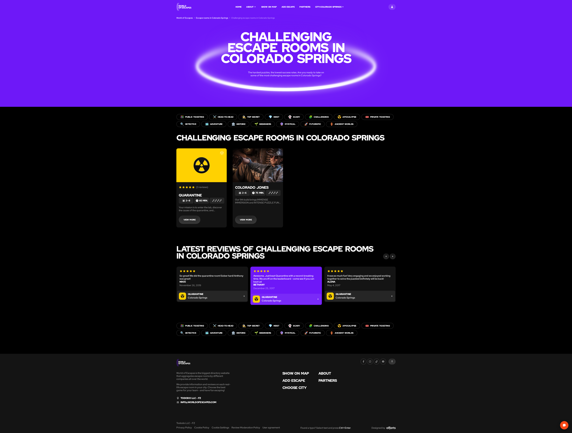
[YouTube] (383, 361)
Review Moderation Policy (245, 427)
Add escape (288, 7)
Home (239, 7)
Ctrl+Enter (344, 427)
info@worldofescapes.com (198, 402)
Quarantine (190, 195)
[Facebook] (363, 361)
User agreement (271, 427)
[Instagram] (370, 361)
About (249, 7)
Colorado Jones (251, 187)
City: (328, 7)
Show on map (269, 7)
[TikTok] (377, 361)
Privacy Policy (184, 427)
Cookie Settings (220, 427)
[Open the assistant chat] (564, 425)
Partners (304, 7)
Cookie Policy (201, 427)
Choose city (294, 388)
